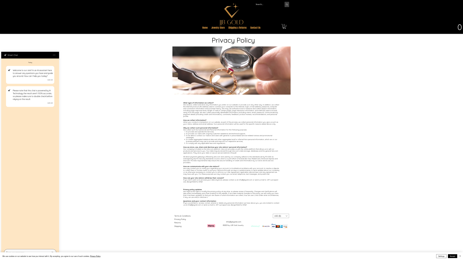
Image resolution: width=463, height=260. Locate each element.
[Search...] (287, 4)
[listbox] (281, 216)
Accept (452, 256)
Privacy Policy (95, 256)
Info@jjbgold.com (233, 222)
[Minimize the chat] (54, 55)
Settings (441, 256)
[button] (286, 14)
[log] (30, 153)
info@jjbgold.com (245, 180)
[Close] (460, 256)
